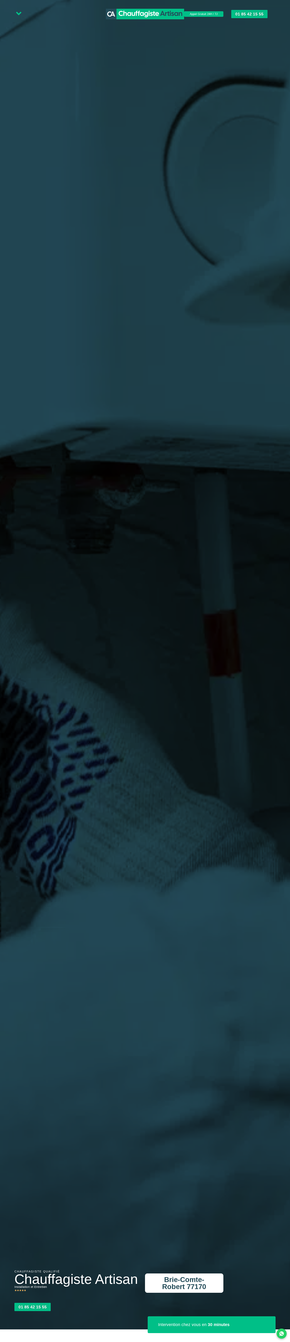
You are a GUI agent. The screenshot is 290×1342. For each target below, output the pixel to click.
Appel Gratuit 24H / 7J (204, 14)
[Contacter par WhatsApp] (282, 1334)
